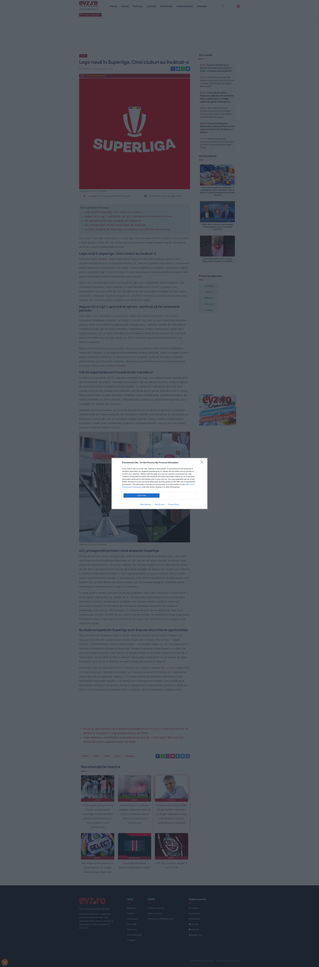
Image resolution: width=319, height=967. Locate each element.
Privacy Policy (173, 504)
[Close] (202, 462)
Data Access (159, 504)
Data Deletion (145, 504)
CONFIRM (141, 496)
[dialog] (159, 483)
